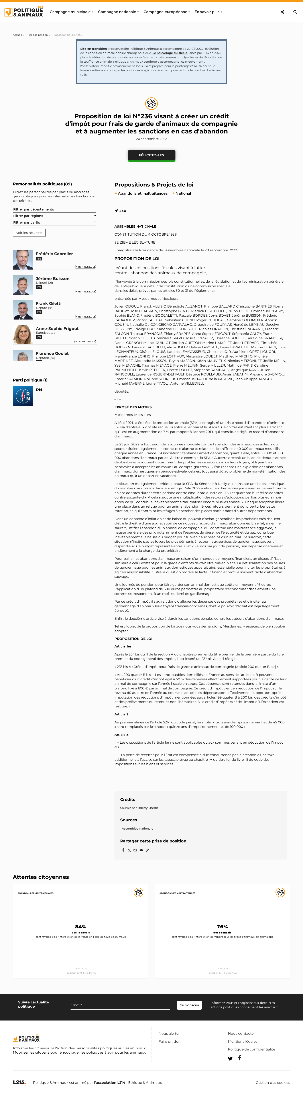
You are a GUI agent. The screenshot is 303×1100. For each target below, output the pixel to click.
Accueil (17, 34)
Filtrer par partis (26, 222)
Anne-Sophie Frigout (57, 329)
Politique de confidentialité (251, 1049)
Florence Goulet (52, 353)
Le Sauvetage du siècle (169, 53)
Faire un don (170, 1041)
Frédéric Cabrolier (54, 254)
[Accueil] (23, 20)
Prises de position (37, 34)
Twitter (237, 1066)
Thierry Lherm (147, 808)
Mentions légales (242, 1041)
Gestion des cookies (273, 1082)
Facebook (237, 1057)
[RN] (23, 396)
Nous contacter (241, 1033)
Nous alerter (169, 1033)
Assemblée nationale (137, 828)
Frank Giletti (48, 304)
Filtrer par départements (33, 209)
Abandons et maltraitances (35, 893)
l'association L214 (109, 1082)
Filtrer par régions (28, 216)
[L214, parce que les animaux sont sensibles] (19, 1083)
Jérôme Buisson (52, 279)
